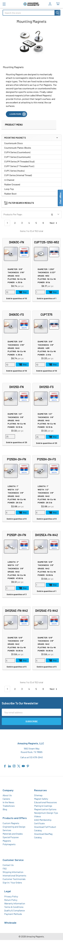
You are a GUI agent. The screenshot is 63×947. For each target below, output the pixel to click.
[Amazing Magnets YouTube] (23, 765)
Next (52, 222)
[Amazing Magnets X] (18, 765)
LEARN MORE (15, 114)
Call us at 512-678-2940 (31, 757)
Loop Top (9, 189)
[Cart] (58, 4)
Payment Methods (13, 914)
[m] (4, 4)
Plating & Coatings (43, 805)
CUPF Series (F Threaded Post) (19, 166)
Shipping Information (13, 872)
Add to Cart (22, 292)
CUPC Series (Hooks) (14, 170)
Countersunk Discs (13, 143)
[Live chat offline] (60, 197)
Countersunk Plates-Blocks (17, 147)
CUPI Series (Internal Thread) (18, 175)
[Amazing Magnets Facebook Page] (5, 765)
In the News (8, 802)
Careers (6, 798)
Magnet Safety (41, 798)
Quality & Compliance (14, 910)
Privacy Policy (11, 896)
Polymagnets (9, 844)
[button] (27, 203)
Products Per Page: (13, 214)
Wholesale (10, 922)
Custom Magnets (11, 823)
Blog (5, 809)
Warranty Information (14, 903)
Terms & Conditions (13, 906)
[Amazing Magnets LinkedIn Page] (9, 765)
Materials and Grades (13, 833)
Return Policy (10, 899)
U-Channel (9, 179)
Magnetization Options (45, 809)
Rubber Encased (12, 184)
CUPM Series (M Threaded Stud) (19, 161)
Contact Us (8, 865)
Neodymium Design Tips (46, 812)
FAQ (5, 868)
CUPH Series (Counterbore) (17, 152)
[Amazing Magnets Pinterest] (27, 765)
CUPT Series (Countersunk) (17, 156)
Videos (37, 816)
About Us (7, 795)
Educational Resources (45, 802)
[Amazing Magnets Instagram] (14, 765)
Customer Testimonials (14, 879)
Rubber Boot (10, 193)
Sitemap (38, 795)
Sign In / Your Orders (12, 882)
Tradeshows (9, 805)
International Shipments (14, 875)
